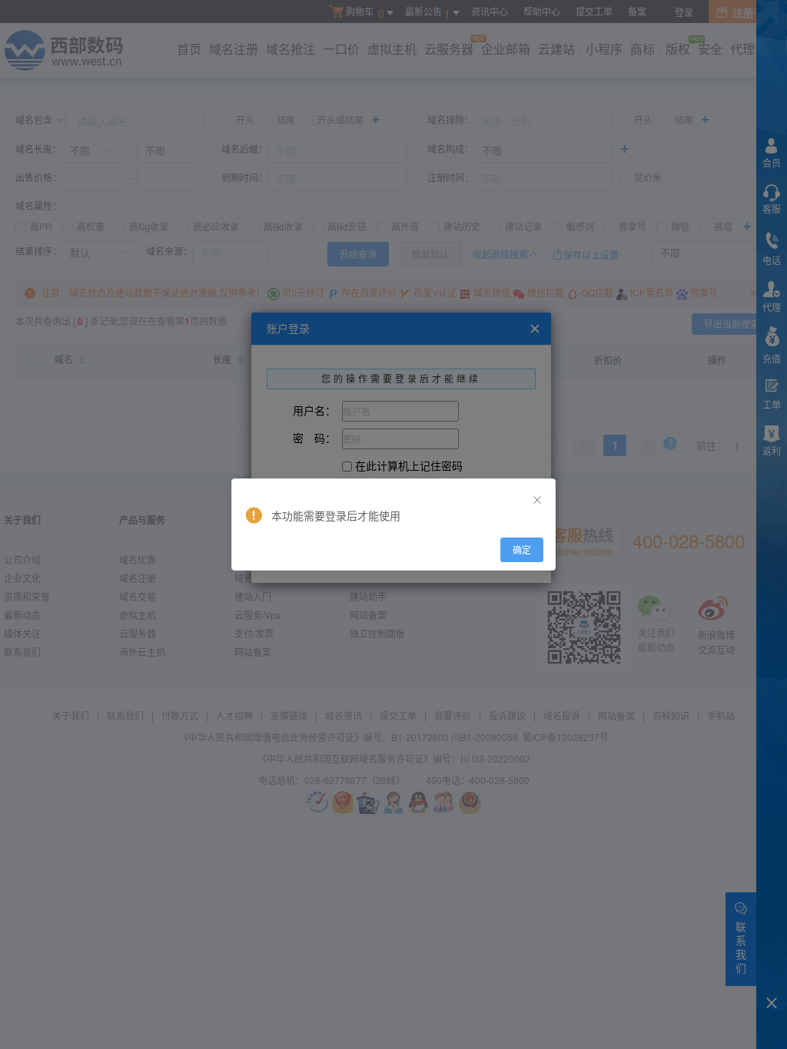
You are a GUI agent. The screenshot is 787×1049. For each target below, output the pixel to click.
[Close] (537, 499)
